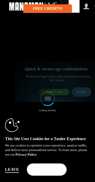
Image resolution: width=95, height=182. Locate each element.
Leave (12, 169)
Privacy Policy (26, 154)
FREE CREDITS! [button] (47, 8)
